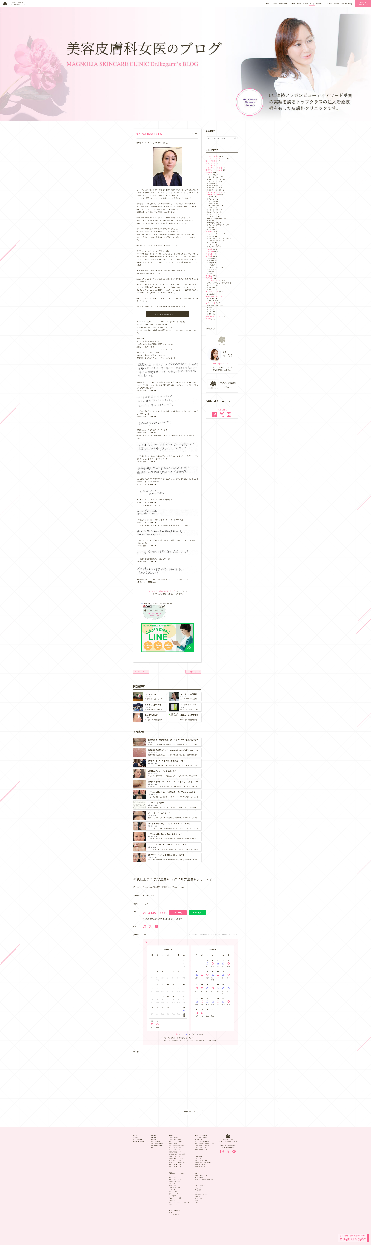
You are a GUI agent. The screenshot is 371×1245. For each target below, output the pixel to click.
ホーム (135, 1135)
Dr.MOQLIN (211, 285)
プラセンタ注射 (199, 1177)
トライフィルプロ (213, 201)
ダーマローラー (212, 216)
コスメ (209, 287)
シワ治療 (209, 249)
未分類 (208, 319)
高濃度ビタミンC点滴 (201, 1175)
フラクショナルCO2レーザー (216, 225)
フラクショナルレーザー (175, 1191)
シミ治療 (209, 254)
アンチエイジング (212, 291)
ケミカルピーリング (213, 267)
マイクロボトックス (213, 188)
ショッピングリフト (213, 181)
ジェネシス (172, 1189)
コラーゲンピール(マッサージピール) (179, 1202)
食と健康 (210, 294)
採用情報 (153, 1137)
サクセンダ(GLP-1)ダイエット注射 (204, 1143)
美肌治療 (209, 256)
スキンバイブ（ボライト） (215, 158)
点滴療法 (210, 227)
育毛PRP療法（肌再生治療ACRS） (205, 1162)
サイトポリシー (155, 1141)
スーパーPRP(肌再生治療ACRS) (204, 1179)
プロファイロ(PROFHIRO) (176, 1145)
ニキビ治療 (210, 260)
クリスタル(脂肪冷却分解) (202, 1141)
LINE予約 (197, 913)
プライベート (211, 303)
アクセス (153, 1139)
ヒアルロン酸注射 (212, 156)
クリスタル (210, 236)
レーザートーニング (213, 210)
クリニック (210, 301)
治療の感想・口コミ (213, 316)
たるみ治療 (210, 251)
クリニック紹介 (137, 1139)
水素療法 (197, 1196)
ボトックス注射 (211, 161)
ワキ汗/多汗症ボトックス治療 (177, 1154)
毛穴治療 (210, 258)
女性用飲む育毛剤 (200, 1166)
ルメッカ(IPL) (173, 1177)
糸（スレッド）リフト (214, 179)
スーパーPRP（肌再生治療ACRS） (179, 1162)
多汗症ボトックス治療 (214, 170)
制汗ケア (197, 1200)
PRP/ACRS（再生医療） (215, 218)
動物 (208, 307)
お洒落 (209, 314)
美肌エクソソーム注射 (175, 1164)
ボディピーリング (174, 1204)
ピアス (209, 229)
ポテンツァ (210, 197)
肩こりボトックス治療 (175, 1160)
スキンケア (210, 269)
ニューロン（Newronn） (202, 1137)
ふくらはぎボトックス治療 (176, 1158)
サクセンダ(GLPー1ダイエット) (217, 238)
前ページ (141, 672)
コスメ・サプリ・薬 (213, 280)
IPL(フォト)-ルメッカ (214, 205)
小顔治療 (209, 172)
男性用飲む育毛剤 (200, 1164)
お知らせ (135, 1137)
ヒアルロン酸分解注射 (175, 1139)
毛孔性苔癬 (210, 271)
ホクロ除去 (210, 263)
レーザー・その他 (212, 194)
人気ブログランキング (166, 591)
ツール (196, 1202)
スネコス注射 (211, 165)
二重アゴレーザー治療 (214, 190)
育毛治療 (209, 278)
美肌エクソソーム (213, 199)
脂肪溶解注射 (211, 183)
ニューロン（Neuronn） (215, 234)
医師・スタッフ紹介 (138, 1141)
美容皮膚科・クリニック (215, 296)
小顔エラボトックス (213, 177)
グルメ (209, 309)
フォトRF (210, 207)
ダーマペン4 (211, 203)
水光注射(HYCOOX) (174, 1181)
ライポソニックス (213, 247)
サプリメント (211, 289)
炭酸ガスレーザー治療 (175, 1198)
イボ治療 (210, 265)
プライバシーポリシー (157, 1143)
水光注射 (210, 220)
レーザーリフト (212, 214)
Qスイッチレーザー (213, 212)
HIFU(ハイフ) (211, 175)
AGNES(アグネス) (213, 223)
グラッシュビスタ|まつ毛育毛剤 (217, 283)
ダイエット (210, 242)
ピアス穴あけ (198, 1158)
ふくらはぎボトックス (214, 240)
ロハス (209, 312)
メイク (196, 1192)
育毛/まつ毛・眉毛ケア (201, 1194)
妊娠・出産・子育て (213, 305)
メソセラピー (211, 245)
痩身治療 (209, 231)
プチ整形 (209, 276)
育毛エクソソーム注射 (175, 1166)
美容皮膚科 (210, 298)
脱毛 (208, 273)
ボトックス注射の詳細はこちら (165, 314)
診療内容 (153, 1135)
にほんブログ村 (151, 591)
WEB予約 (178, 913)
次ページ (193, 672)
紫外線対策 (198, 1190)
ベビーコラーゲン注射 (214, 168)
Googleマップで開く (190, 1111)
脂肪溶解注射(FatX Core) (176, 1152)
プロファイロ (211, 163)
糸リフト (171, 1213)
